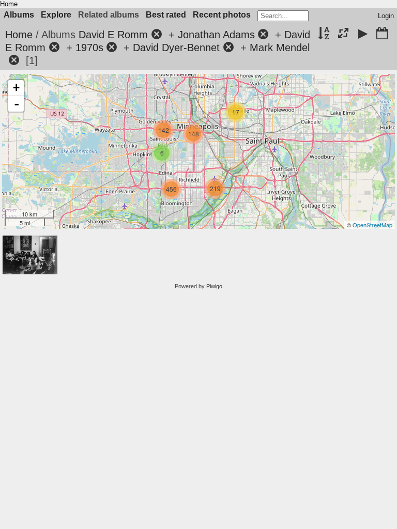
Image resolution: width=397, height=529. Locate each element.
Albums (19, 14)
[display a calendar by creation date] (382, 34)
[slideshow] (363, 34)
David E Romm (113, 34)
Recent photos (222, 14)
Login (386, 16)
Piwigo (214, 286)
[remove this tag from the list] (156, 34)
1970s (89, 47)
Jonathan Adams (216, 34)
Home (9, 4)
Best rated (166, 14)
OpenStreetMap (372, 225)
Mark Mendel (280, 47)
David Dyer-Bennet (176, 47)
